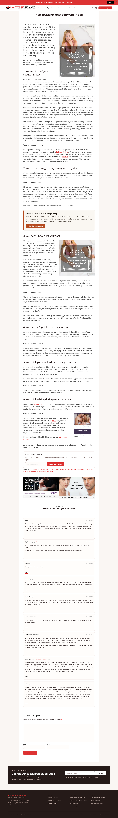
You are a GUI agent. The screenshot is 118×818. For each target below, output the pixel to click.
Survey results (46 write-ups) (77, 797)
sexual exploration (81, 469)
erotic (54, 421)
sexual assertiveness (63, 469)
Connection (67, 21)
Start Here (41, 8)
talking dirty (38, 404)
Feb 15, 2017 (89, 541)
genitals (65, 157)
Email (48, 744)
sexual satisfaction (31, 471)
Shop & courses (52, 803)
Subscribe (100, 773)
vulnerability (50, 471)
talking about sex (41, 471)
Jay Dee (57, 21)
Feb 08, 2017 (89, 596)
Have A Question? (96, 800)
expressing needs (44, 469)
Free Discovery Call (105, 8)
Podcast (53, 8)
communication (35, 469)
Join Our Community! (97, 803)
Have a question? (85, 8)
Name (24, 744)
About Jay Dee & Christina (98, 797)
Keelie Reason (29, 617)
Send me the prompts (56, 464)
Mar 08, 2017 (89, 683)
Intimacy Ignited (62, 152)
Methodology (73, 806)
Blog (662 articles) (53, 797)
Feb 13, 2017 (89, 659)
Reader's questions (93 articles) (78, 800)
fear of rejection (53, 469)
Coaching (68, 8)
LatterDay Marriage (30, 634)
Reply (26, 535)
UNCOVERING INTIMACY (17, 796)
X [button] (116, 1)
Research (61, 8)
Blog (47, 8)
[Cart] (96, 8)
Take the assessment (35, 226)
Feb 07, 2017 (89, 520)
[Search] (92, 8)
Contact (93, 806)
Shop (75, 8)
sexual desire (72, 469)
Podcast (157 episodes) (54, 800)
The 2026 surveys (74, 803)
